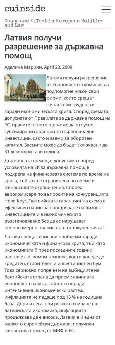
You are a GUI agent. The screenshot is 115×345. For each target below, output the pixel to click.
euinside (24, 9)
